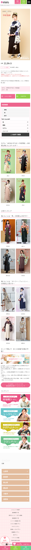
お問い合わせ (26, 549)
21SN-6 (8, 343)
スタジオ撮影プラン (15, 523)
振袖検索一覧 (15, 512)
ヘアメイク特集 (15, 537)
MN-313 (8, 275)
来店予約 (23, 3)
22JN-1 (8, 205)
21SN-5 (23, 314)
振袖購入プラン (15, 532)
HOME (2, 5)
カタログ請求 (17, 3)
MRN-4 (8, 314)
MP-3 (23, 246)
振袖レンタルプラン (15, 529)
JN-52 (23, 175)
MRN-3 (23, 343)
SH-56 (23, 275)
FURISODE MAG (15, 540)
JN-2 (8, 175)
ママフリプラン (15, 526)
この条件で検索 (15, 134)
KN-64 (8, 246)
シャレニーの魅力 (15, 509)
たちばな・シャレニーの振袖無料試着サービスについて (15, 385)
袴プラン (15, 535)
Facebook (10, 544)
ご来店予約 (23, 96)
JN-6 (23, 205)
